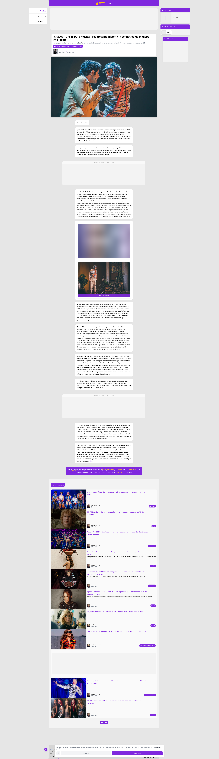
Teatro (110, 3)
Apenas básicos (86, 753)
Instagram (119, 469)
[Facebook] (145, 757)
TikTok (112, 469)
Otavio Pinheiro (97, 505)
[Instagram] (151, 757)
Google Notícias (132, 469)
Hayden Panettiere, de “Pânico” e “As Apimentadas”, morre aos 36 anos (115, 612)
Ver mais (104, 722)
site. (90, 461)
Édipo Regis (64, 51)
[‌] (104, 241)
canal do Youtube (74, 471)
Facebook (107, 469)
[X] (148, 757)
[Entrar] (45, 749)
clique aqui (119, 472)
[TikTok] (153, 757)
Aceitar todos (137, 753)
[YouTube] (156, 757)
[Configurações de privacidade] (58, 753)
